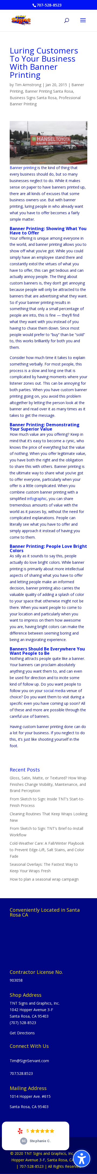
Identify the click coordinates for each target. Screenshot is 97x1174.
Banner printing (23, 167)
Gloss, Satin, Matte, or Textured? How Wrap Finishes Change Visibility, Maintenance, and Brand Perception (48, 784)
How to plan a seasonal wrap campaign (44, 879)
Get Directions (22, 1032)
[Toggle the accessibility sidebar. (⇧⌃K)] (81, 1158)
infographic (37, 498)
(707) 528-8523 (23, 1022)
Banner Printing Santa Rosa (49, 91)
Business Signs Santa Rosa (33, 97)
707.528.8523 (21, 1073)
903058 (16, 980)
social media (54, 690)
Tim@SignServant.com (29, 1060)
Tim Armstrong (28, 84)
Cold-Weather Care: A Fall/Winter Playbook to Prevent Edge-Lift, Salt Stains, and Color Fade (47, 850)
